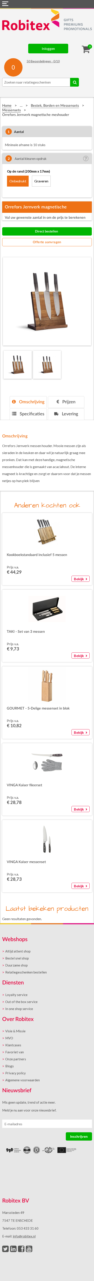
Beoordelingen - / (43, 61)
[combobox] (36, 82)
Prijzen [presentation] (68, 402)
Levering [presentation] (69, 414)
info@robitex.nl (24, 1236)
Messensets (11, 110)
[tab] (28, 402)
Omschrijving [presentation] (31, 402)
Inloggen (48, 48)
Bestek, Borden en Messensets (55, 105)
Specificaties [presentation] (31, 414)
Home (7, 105)
